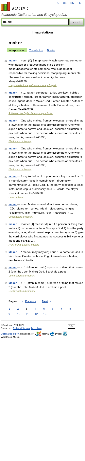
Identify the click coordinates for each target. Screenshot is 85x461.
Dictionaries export (10, 334)
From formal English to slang (23, 244)
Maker (12, 251)
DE (65, 3)
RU (57, 3)
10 (18, 314)
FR (79, 3)
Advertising (36, 328)
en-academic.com (15, 6)
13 (44, 314)
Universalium (15, 197)
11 (27, 314)
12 (36, 314)
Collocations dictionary (20, 216)
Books (51, 50)
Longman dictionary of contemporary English (32, 85)
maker (12, 60)
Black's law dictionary (19, 141)
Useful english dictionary (21, 275)
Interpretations (43, 32)
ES (72, 3)
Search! (76, 22)
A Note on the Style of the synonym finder (30, 113)
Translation (36, 50)
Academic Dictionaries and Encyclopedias (34, 15)
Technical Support (21, 328)
